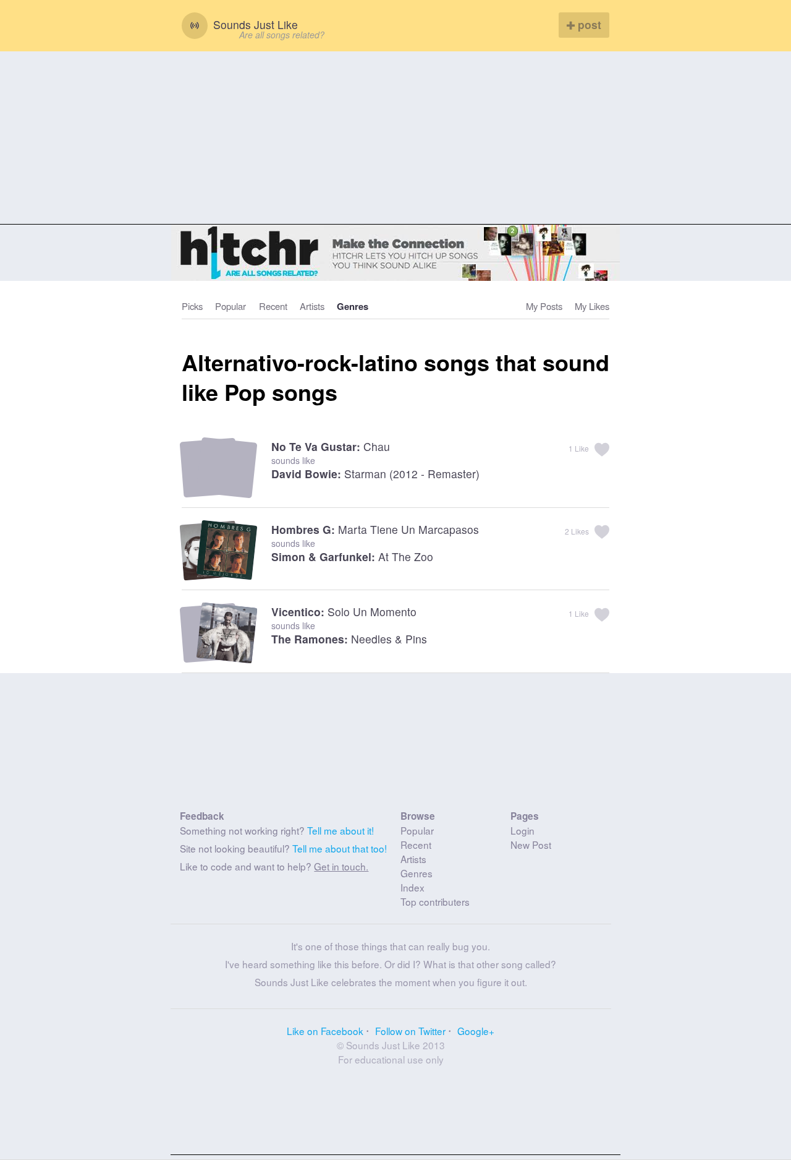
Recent (273, 305)
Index (412, 887)
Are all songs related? (281, 34)
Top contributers (435, 901)
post (588, 24)
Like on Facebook (325, 1031)
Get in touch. (341, 866)
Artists (312, 305)
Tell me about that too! (339, 848)
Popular (230, 305)
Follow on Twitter (410, 1031)
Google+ (475, 1031)
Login (522, 830)
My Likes (592, 305)
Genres (352, 306)
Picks (192, 305)
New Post (530, 844)
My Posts (544, 305)
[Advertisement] (395, 138)
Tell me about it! (340, 830)
